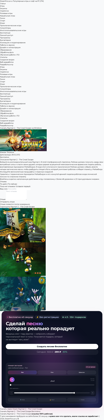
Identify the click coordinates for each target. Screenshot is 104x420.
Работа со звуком (7, 45)
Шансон (82, 372)
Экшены (3, 8)
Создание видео (7, 60)
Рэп (22, 372)
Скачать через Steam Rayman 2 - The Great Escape (21, 409)
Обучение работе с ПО (9, 55)
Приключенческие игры (10, 26)
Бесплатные (5, 33)
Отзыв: (3, 199)
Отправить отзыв (7, 202)
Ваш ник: (4, 189)
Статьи (3, 4)
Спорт (2, 21)
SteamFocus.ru (22, 1)
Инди (2, 23)
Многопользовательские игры (13, 30)
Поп (52, 372)
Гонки (2, 18)
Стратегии (4, 11)
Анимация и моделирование (12, 43)
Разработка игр (6, 65)
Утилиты (3, 57)
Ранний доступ (6, 35)
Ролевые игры (6, 13)
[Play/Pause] (12, 379)
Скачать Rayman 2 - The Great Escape (15, 414)
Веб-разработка (6, 62)
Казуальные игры (7, 16)
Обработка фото (7, 52)
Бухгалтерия (5, 40)
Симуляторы (5, 28)
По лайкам (12, 184)
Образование (6, 50)
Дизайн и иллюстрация (10, 47)
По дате (3, 184)
